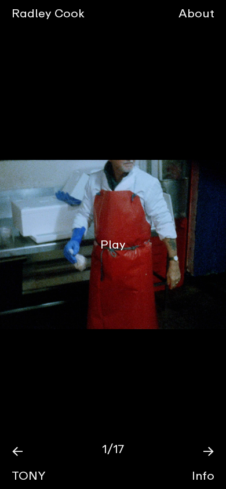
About (196, 13)
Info (203, 475)
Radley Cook (48, 13)
